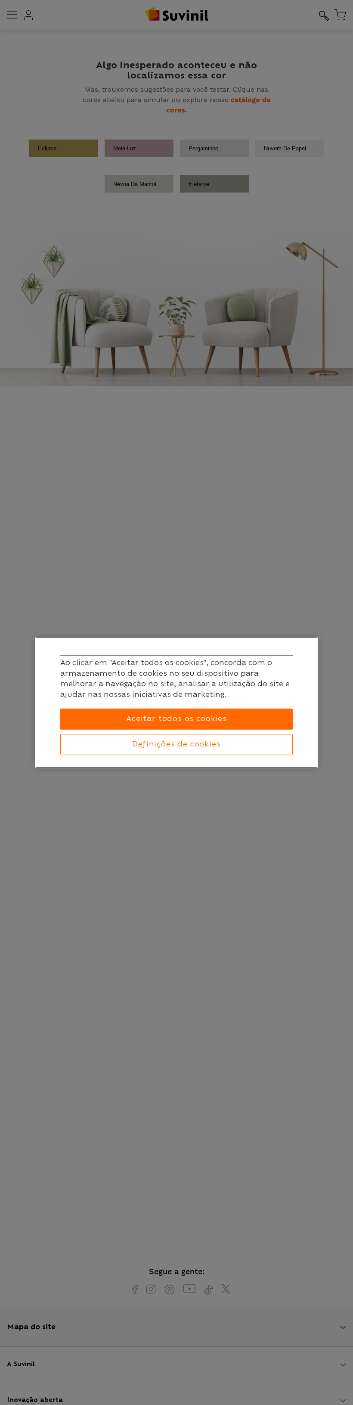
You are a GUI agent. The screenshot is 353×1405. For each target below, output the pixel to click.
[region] (176, 702)
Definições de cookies (176, 744)
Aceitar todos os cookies (176, 719)
